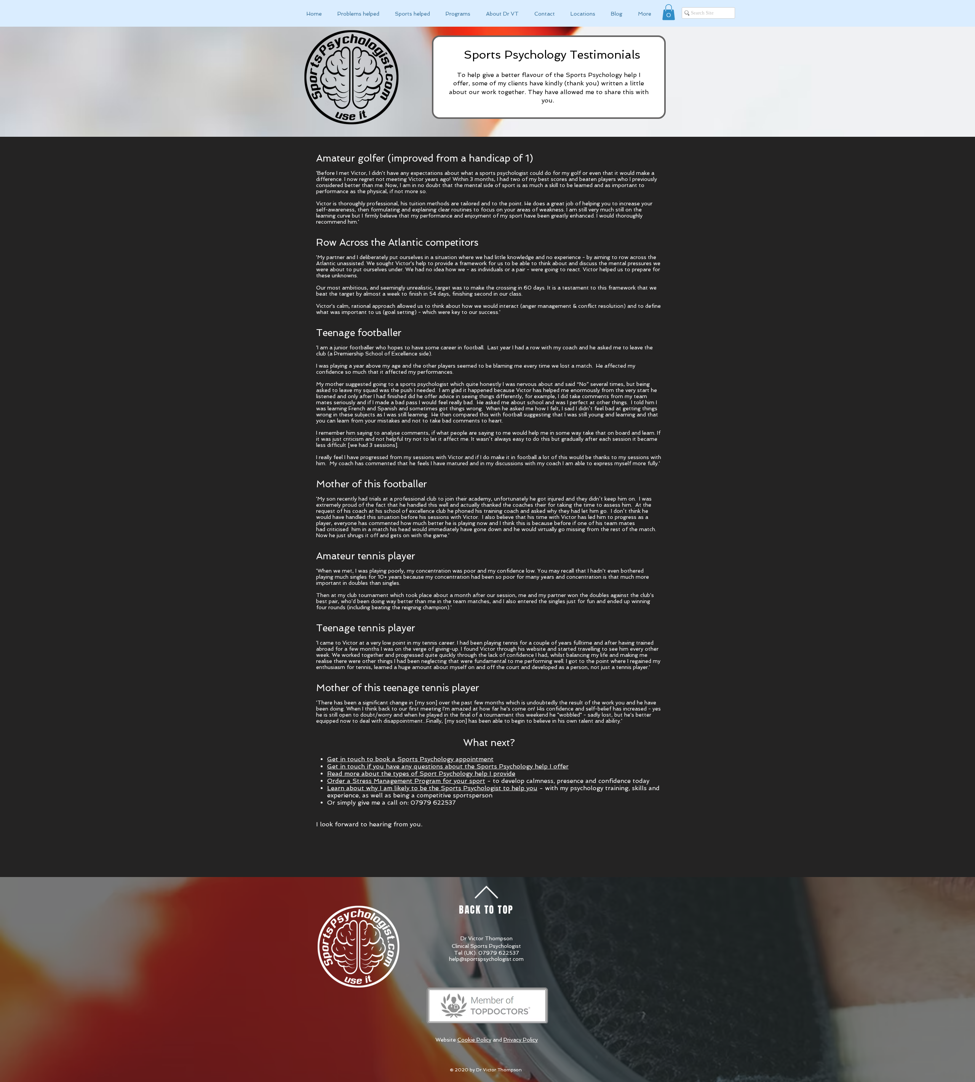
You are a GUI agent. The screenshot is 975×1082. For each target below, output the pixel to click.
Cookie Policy (474, 1040)
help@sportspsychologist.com (486, 959)
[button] (668, 12)
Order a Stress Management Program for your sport (406, 780)
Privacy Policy (520, 1040)
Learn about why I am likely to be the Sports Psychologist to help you (432, 788)
